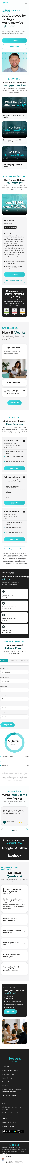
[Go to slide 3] (16, 830)
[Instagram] (16, 1145)
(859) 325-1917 (18, 1161)
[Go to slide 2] (14, 830)
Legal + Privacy (7, 1078)
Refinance (14, 661)
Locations (5, 1086)
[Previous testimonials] (4, 830)
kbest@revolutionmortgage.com (15, 1162)
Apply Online (14, 403)
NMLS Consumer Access (10, 1070)
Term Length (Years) (5, 695)
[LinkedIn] (10, 1145)
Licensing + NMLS (8, 1074)
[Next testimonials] (25, 830)
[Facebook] (13, 1145)
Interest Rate (3, 686)
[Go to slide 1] (13, 830)
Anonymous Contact (9, 1095)
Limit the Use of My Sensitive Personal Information (11, 1090)
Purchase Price (4, 668)
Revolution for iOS (8, 1126)
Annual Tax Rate (4, 704)
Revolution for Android (9, 1122)
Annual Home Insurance (6, 713)
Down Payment (4, 677)
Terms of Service (7, 1082)
